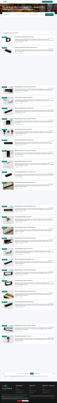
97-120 (28, 373)
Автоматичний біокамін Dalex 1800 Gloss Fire (24, 259)
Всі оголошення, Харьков (19, 390)
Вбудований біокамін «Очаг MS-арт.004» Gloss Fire (25, 86)
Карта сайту (17, 389)
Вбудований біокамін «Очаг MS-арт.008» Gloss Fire (25, 206)
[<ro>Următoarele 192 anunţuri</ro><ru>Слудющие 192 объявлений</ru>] (53, 374)
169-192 (39, 373)
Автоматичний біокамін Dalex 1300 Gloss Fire (24, 140)
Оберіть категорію (21, 14)
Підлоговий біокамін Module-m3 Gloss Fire (23, 248)
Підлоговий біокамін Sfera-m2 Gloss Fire (23, 216)
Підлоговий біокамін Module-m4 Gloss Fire (23, 280)
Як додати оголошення (32, 390)
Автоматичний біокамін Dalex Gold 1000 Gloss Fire (25, 291)
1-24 (17, 373)
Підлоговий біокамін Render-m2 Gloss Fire (23, 161)
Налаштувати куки (25, 400)
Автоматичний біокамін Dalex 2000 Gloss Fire (24, 301)
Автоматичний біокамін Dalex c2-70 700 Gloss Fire (25, 171)
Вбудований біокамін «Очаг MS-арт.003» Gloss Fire (25, 270)
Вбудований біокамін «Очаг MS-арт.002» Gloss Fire (25, 325)
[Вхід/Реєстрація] (53, 1)
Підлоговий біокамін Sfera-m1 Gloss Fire (23, 336)
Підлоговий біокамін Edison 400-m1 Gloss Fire (24, 36)
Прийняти (19, 400)
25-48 (20, 373)
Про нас (30, 389)
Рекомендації (31, 392)
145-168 (35, 373)
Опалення (17, 42)
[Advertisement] (28, 24)
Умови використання (46, 392)
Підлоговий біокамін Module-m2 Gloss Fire (23, 97)
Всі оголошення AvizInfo (19, 392)
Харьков (8, 14)
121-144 (32, 373)
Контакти (44, 389)
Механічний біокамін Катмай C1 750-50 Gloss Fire (25, 227)
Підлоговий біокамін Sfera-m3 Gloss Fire (23, 129)
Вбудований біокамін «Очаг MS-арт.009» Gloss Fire (25, 150)
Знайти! (49, 14)
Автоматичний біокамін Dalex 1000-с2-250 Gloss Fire (26, 47)
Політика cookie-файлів (46, 390)
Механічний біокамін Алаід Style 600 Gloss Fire (25, 182)
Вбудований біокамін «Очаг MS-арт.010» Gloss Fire (25, 118)
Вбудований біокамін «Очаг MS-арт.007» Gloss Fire (25, 238)
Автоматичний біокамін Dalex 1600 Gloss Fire (24, 108)
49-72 (23, 373)
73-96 (25, 373)
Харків (21, 42)
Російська (5, 390)
